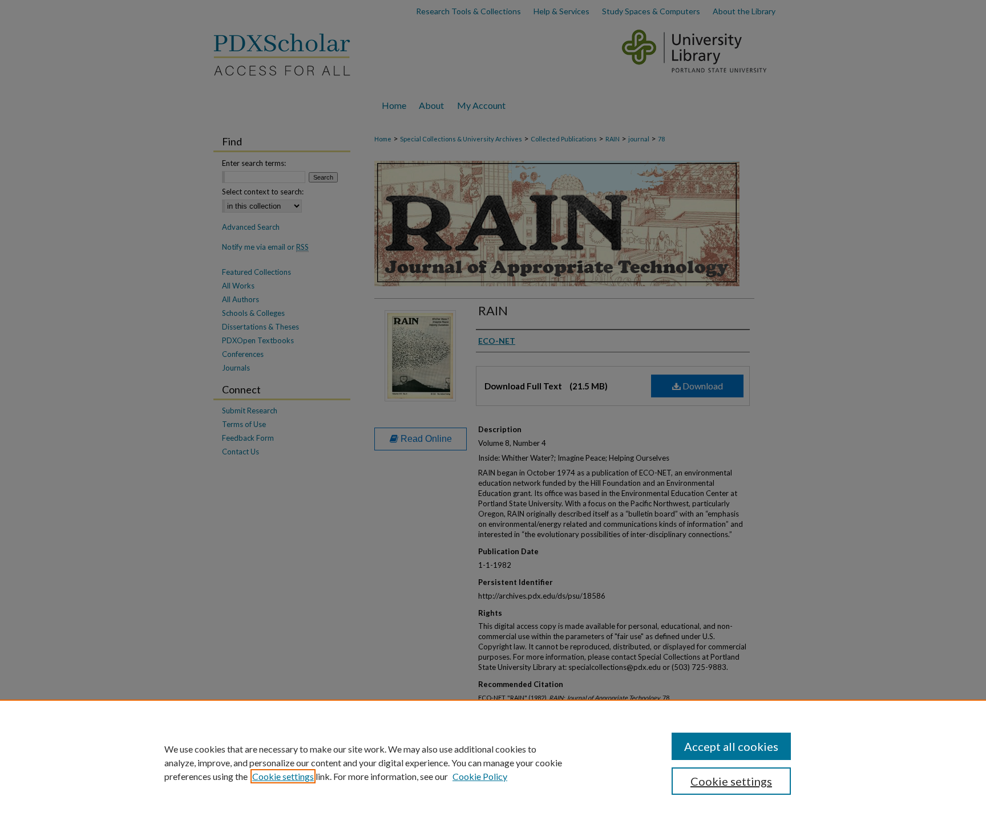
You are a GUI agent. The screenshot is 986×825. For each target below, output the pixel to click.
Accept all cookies (731, 746)
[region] (493, 762)
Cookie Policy (479, 776)
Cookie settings (283, 776)
